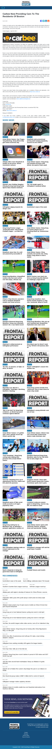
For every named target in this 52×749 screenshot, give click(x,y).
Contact (26, 732)
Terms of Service (26, 737)
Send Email (8, 104)
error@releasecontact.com (8, 117)
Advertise (26, 734)
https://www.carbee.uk (35, 91)
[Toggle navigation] (3, 8)
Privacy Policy (26, 735)
